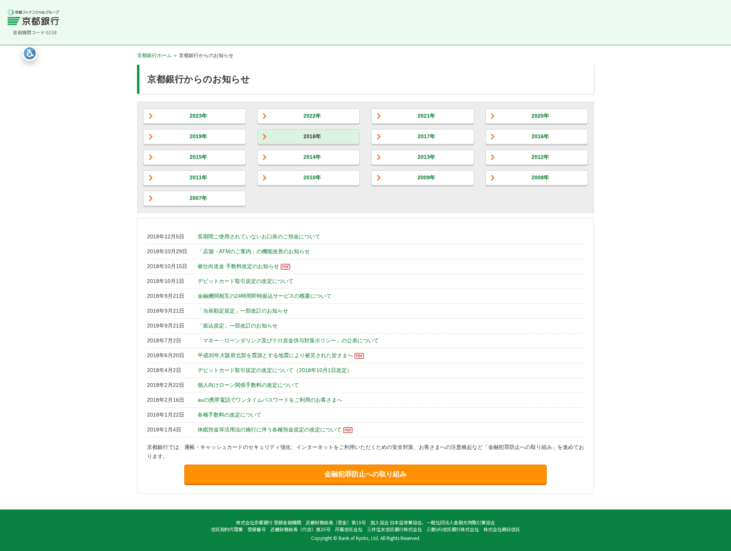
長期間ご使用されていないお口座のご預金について (259, 236)
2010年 (312, 177)
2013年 (426, 157)
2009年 (426, 177)
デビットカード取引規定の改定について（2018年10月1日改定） (275, 370)
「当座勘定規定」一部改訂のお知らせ (243, 311)
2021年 (426, 116)
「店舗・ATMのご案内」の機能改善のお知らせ (254, 251)
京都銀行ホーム (154, 55)
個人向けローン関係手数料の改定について (248, 385)
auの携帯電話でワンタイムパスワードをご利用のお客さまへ (270, 400)
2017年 (426, 136)
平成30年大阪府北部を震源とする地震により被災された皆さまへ (275, 355)
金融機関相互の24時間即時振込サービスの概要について (265, 296)
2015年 (198, 157)
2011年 (198, 177)
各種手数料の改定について (230, 415)
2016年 (540, 136)
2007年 (198, 198)
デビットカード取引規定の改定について (246, 281)
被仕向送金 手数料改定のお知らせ (238, 266)
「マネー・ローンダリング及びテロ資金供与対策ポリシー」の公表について (288, 340)
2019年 (198, 136)
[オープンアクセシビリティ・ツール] (29, 53)
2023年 (198, 116)
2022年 (312, 116)
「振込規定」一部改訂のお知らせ (238, 326)
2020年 (540, 116)
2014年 (312, 157)
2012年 (540, 157)
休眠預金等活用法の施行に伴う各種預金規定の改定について (270, 429)
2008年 (540, 177)
